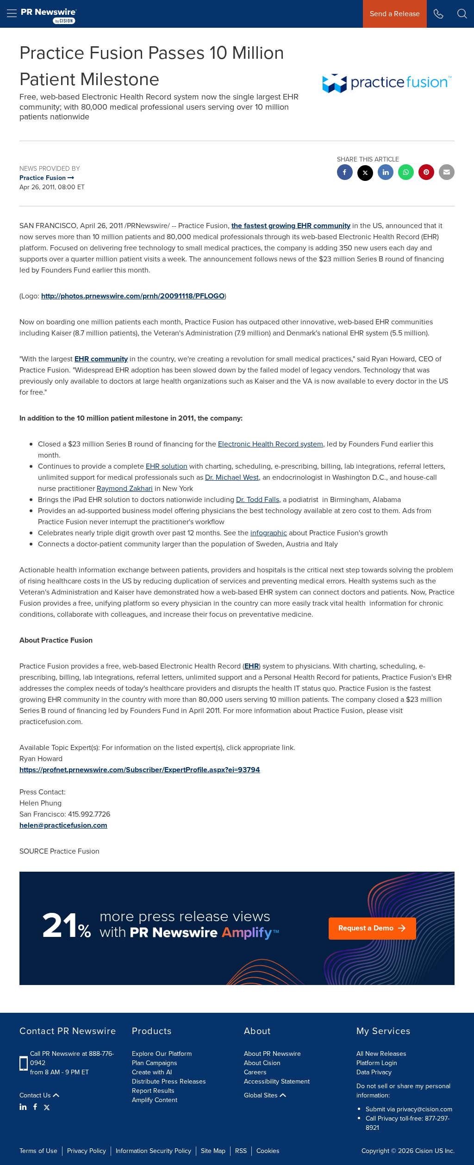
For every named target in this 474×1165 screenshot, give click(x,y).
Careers (255, 1072)
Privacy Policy (86, 1151)
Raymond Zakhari (125, 488)
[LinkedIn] (24, 1107)
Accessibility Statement (277, 1081)
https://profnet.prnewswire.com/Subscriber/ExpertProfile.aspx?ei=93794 (139, 769)
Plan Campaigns (154, 1063)
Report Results (153, 1091)
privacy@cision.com (424, 1109)
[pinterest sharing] (426, 173)
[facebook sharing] (345, 173)
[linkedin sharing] (385, 173)
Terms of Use (38, 1151)
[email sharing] (447, 173)
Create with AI (152, 1072)
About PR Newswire (272, 1054)
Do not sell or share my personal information (403, 1090)
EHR (251, 666)
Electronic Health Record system (270, 444)
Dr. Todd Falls (257, 499)
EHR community (101, 358)
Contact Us (36, 1095)
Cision (424, 1151)
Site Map (213, 1151)
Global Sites (262, 1095)
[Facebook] (35, 1107)
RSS (241, 1151)
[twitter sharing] (365, 174)
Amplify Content (154, 1100)
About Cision (262, 1063)
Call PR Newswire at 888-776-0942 (72, 1058)
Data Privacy (374, 1072)
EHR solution (166, 466)
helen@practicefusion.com (63, 825)
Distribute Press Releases (169, 1081)
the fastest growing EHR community (290, 225)
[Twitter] (46, 1107)
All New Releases (381, 1054)
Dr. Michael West (232, 477)
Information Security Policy (153, 1151)
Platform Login (376, 1063)
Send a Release (395, 13)
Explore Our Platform (162, 1054)
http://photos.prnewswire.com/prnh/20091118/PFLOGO (133, 296)
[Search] (462, 14)
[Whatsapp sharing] (406, 173)
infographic (268, 532)
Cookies (268, 1151)
